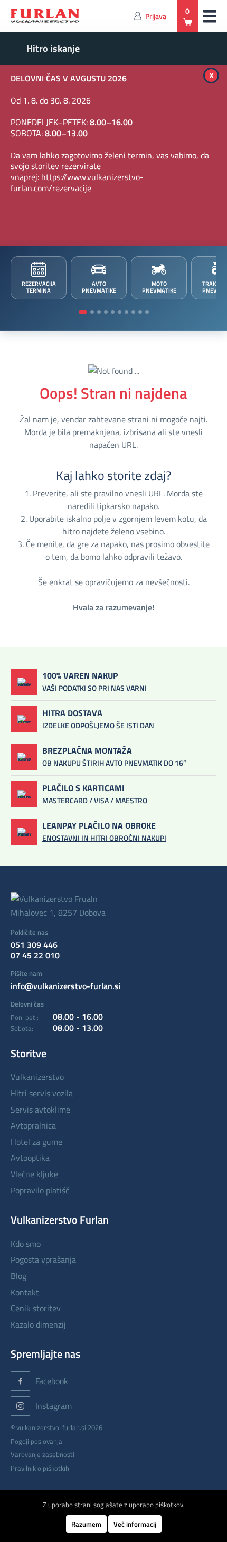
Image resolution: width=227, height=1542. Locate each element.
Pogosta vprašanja (43, 1259)
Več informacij (135, 1524)
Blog (18, 1276)
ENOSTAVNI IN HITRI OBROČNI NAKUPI (104, 837)
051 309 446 (34, 944)
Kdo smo (26, 1243)
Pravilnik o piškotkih (40, 1468)
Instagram (53, 1405)
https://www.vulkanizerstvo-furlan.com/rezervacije (77, 182)
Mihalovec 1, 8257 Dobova (58, 912)
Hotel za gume (36, 1141)
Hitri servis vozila (42, 1093)
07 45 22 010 (35, 955)
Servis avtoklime (40, 1109)
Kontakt (25, 1292)
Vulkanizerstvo (37, 1076)
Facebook (51, 1381)
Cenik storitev (36, 1308)
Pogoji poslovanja (36, 1441)
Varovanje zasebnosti (42, 1454)
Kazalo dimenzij (38, 1324)
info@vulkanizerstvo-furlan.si (66, 986)
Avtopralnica (33, 1125)
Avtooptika (30, 1157)
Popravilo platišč (40, 1190)
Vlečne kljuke (34, 1174)
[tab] (83, 312)
